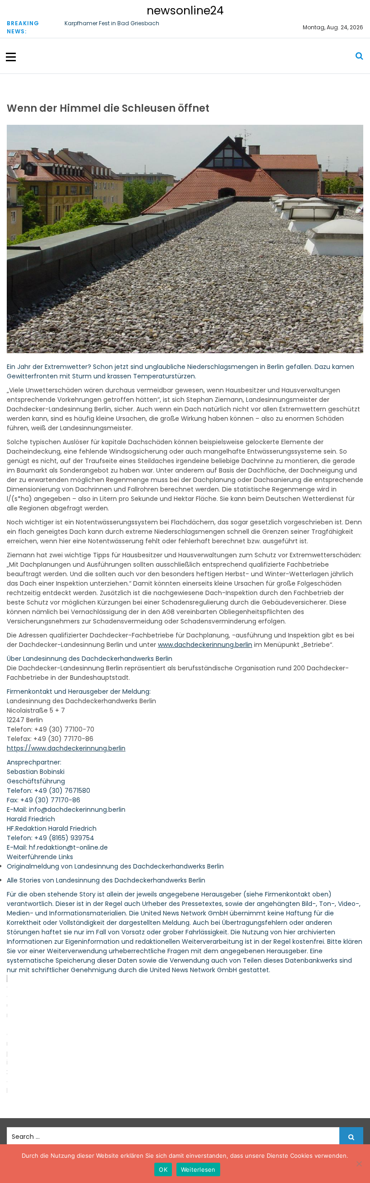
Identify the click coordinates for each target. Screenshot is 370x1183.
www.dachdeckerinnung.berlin (205, 644)
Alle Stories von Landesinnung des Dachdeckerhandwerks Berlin (106, 880)
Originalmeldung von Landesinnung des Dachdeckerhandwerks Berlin (115, 866)
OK (163, 1169)
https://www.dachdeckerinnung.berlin (66, 748)
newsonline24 (185, 10)
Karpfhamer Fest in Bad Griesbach (112, 23)
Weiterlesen (198, 1169)
